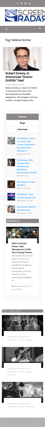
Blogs (22, 123)
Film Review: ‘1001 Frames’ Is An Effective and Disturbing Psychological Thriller (27, 166)
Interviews (23, 129)
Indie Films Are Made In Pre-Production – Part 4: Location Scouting (20, 372)
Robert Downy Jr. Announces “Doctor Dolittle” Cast (19, 76)
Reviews (22, 117)
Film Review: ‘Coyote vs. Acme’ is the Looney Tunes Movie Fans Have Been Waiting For (26, 144)
